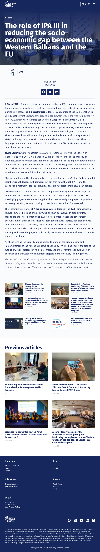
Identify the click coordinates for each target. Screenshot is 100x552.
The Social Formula (62, 548)
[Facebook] (69, 520)
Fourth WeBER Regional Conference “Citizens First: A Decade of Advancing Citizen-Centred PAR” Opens (83, 287)
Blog (55, 489)
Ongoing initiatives (11, 484)
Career (7, 468)
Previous (56, 468)
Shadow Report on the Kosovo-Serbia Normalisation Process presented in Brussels (34, 287)
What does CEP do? (12, 466)
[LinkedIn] (87, 520)
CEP (21, 72)
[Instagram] (93, 520)
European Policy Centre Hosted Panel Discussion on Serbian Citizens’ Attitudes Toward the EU (36, 301)
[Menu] (94, 4)
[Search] (89, 4)
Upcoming (56, 466)
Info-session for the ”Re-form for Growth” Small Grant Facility (81, 321)
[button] (43, 92)
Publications (57, 484)
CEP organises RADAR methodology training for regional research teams (35, 321)
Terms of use (9, 502)
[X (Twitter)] (75, 520)
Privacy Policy (10, 504)
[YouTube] (81, 520)
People (7, 471)
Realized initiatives (11, 486)
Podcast (56, 486)
